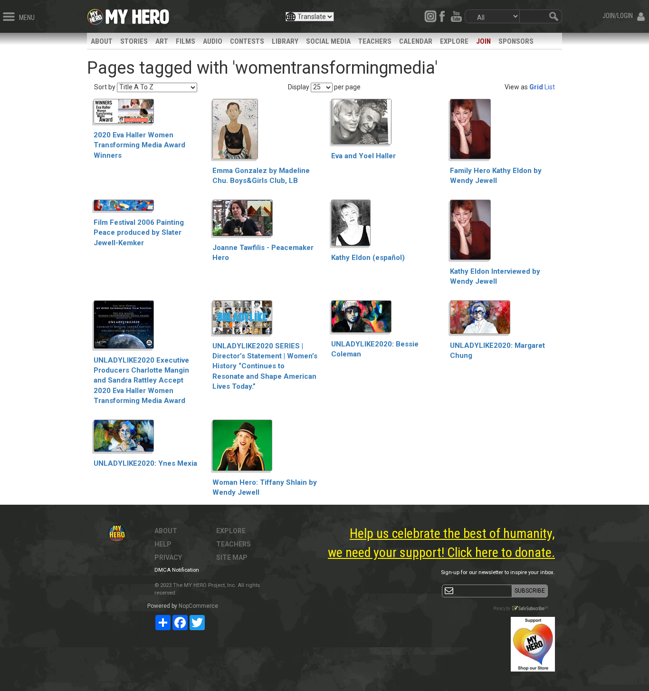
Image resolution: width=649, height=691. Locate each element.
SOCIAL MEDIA (328, 41)
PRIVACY (168, 557)
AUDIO (212, 41)
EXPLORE (454, 41)
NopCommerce (198, 606)
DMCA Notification (176, 570)
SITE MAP (232, 557)
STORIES (134, 41)
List (549, 87)
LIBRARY (285, 41)
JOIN (483, 41)
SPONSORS (516, 41)
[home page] (137, 14)
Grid (536, 87)
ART (161, 41)
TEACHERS (374, 41)
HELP (163, 544)
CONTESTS (247, 41)
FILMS (185, 41)
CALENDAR (415, 41)
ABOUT (102, 41)
